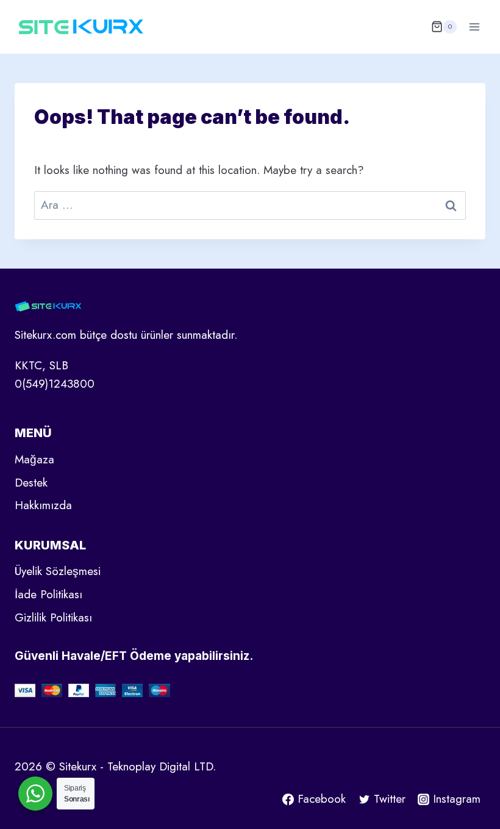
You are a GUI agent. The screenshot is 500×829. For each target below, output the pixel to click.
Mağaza (34, 459)
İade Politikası (48, 594)
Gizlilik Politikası (53, 617)
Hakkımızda (43, 505)
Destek (31, 482)
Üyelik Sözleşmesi (58, 571)
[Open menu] (474, 26)
